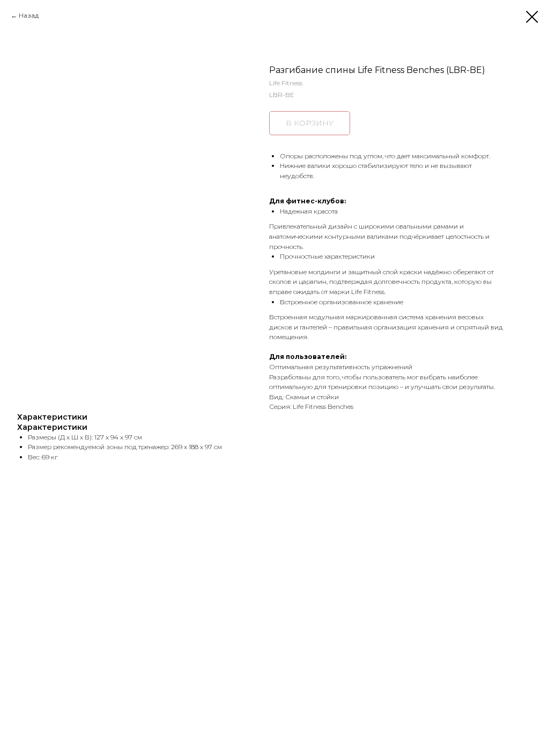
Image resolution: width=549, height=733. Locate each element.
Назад (29, 15)
